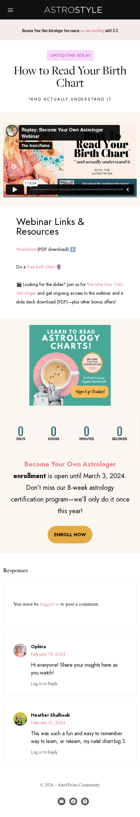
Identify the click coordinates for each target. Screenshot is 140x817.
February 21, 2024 (48, 722)
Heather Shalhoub (50, 715)
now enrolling (94, 30)
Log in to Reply (44, 683)
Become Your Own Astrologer (70, 464)
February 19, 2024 (48, 654)
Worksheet (26, 249)
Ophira (38, 646)
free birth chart (41, 267)
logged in (49, 603)
